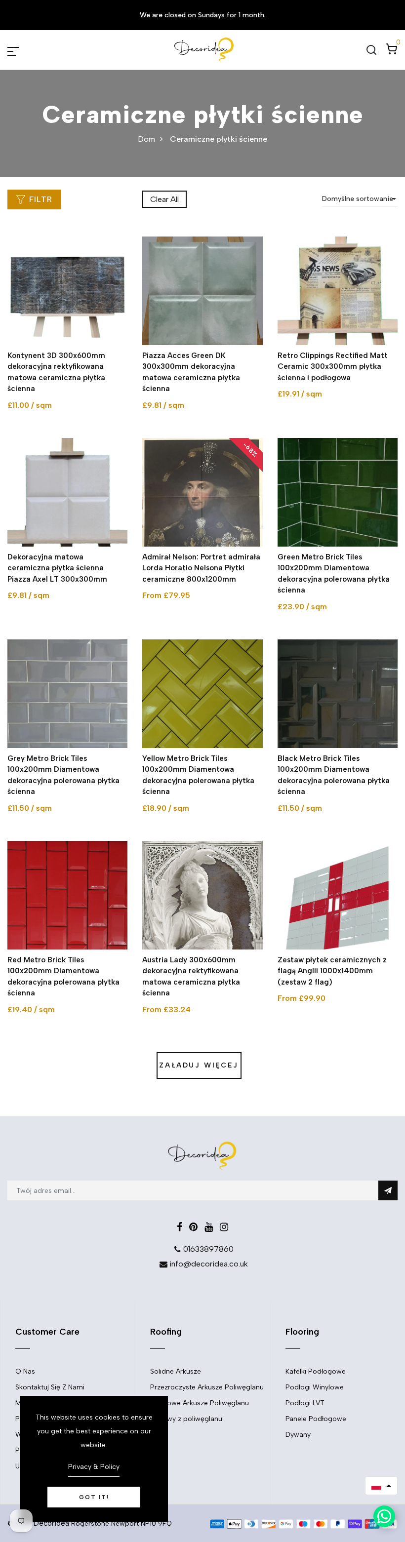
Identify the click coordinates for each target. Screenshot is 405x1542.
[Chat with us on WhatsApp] (384, 1516)
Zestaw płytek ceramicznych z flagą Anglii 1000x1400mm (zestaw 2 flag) (332, 971)
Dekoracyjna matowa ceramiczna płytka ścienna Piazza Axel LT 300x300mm (57, 568)
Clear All (164, 199)
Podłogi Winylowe (314, 1387)
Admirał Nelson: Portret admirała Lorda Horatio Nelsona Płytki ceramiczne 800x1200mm (201, 568)
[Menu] (24, 50)
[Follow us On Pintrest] (193, 1227)
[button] (381, 1486)
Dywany (298, 1434)
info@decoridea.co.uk (208, 1263)
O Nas (25, 1371)
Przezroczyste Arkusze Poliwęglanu (207, 1387)
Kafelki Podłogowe (315, 1371)
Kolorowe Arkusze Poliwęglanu (199, 1403)
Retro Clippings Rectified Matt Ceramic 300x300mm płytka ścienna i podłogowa (333, 366)
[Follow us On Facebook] (179, 1227)
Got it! (94, 1497)
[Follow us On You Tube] (208, 1227)
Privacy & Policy (94, 1467)
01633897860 (208, 1249)
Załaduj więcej (198, 1065)
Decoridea (51, 1523)
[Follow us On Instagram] (224, 1227)
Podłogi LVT (304, 1403)
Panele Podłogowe (315, 1419)
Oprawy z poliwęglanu (186, 1419)
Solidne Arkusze (175, 1371)
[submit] (388, 1190)
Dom (146, 139)
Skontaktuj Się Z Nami (49, 1387)
